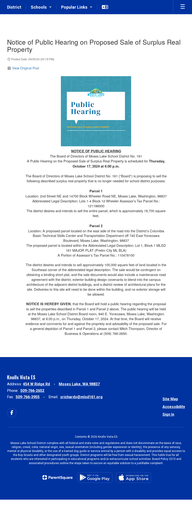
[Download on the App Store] (133, 477)
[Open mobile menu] (182, 7)
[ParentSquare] (57, 477)
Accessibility (173, 407)
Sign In (168, 414)
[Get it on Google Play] (94, 477)
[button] (41, 7)
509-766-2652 (32, 390)
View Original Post (25, 68)
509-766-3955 (28, 397)
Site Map (170, 399)
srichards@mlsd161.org (81, 397)
